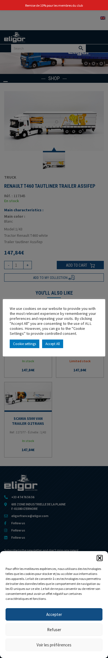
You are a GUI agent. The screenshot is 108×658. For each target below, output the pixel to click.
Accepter (54, 614)
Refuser (54, 629)
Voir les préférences (54, 644)
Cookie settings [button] (24, 343)
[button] (99, 558)
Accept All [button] (52, 343)
